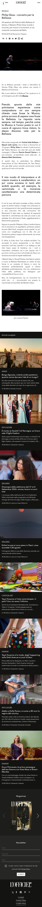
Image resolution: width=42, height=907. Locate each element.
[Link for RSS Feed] (29, 892)
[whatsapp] (19, 39)
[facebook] (6, 39)
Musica (5, 11)
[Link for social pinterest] (25, 893)
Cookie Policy (21, 903)
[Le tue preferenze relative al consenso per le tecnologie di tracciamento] (3, 3)
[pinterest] (9, 39)
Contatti (21, 897)
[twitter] (15, 39)
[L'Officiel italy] (21, 2)
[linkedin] (12, 39)
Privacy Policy (26, 869)
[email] (3, 39)
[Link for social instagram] (21, 893)
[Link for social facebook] (16, 893)
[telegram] (22, 39)
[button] (38, 305)
